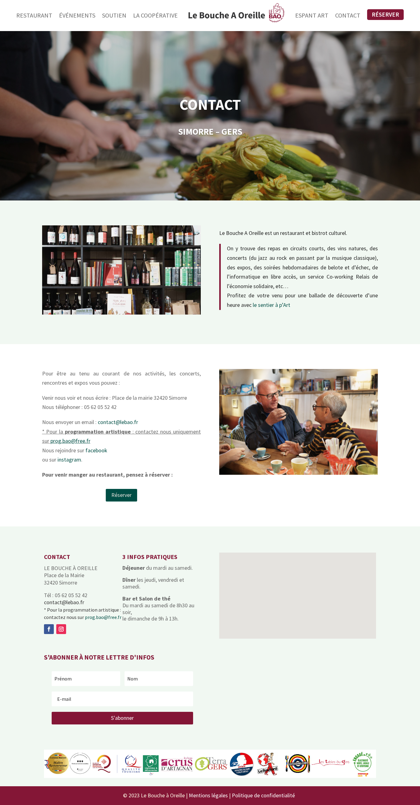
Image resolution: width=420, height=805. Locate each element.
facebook (96, 450)
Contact (347, 15)
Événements (77, 15)
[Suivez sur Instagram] (61, 629)
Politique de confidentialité (263, 795)
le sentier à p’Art (271, 304)
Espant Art (311, 15)
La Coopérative (155, 15)
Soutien (114, 15)
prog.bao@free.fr (103, 617)
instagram (69, 459)
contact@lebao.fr (118, 422)
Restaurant (34, 15)
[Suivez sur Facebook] (49, 629)
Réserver (385, 14)
